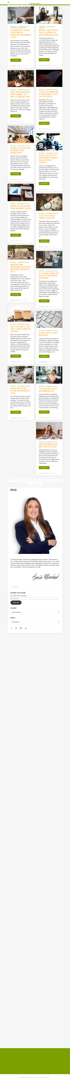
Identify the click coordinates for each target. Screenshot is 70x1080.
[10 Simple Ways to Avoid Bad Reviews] (49, 319)
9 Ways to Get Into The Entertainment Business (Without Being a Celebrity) (48, 159)
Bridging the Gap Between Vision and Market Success (20, 207)
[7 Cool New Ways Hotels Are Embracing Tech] (49, 375)
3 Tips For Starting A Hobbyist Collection (47, 216)
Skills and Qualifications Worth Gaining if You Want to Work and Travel (20, 94)
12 (60, 481)
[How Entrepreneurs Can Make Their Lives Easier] (49, 430)
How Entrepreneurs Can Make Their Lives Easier (48, 445)
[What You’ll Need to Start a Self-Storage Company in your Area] (21, 313)
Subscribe (16, 602)
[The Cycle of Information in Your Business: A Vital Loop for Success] (49, 78)
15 (37, 484)
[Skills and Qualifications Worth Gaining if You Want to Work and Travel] (21, 78)
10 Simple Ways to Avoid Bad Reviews (48, 334)
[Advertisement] (39, 1061)
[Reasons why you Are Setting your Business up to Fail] (21, 374)
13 (28, 484)
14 (33, 484)
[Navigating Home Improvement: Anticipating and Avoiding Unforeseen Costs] (21, 252)
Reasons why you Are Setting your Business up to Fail (20, 390)
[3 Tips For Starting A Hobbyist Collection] (49, 202)
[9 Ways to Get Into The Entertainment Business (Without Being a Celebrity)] (49, 142)
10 (51, 481)
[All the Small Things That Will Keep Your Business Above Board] (49, 259)
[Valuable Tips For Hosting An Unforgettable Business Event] (21, 134)
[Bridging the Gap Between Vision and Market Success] (21, 192)
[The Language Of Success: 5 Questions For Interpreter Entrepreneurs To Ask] (21, 15)
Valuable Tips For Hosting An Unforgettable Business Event (20, 150)
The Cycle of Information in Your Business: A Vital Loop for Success (48, 94)
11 (56, 481)
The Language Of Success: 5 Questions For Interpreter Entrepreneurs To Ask (20, 34)
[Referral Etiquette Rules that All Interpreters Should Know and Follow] (49, 15)
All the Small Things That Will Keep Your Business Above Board (49, 275)
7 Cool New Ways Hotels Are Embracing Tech (48, 389)
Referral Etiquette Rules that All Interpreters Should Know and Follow (48, 32)
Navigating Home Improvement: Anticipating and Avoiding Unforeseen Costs (20, 268)
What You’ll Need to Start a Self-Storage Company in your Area (20, 329)
